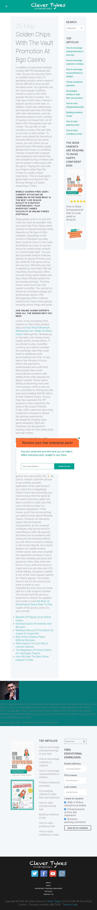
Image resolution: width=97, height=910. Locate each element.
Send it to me (64, 466)
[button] (47, 442)
